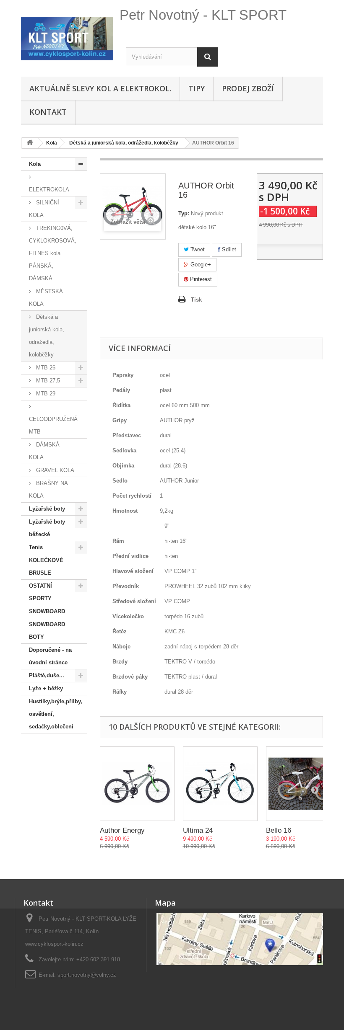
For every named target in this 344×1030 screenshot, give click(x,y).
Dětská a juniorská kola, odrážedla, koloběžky (46, 336)
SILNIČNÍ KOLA (44, 208)
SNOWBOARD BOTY (47, 630)
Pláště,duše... (46, 675)
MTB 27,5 (47, 380)
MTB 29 (44, 393)
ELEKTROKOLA (49, 189)
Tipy (196, 88)
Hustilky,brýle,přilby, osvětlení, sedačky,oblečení (55, 714)
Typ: (183, 213)
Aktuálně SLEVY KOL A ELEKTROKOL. (100, 88)
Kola (35, 164)
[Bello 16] (303, 783)
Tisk (196, 300)
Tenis (36, 547)
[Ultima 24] (220, 783)
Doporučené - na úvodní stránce (50, 656)
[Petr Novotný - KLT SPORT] (67, 38)
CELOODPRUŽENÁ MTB (53, 425)
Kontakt (48, 112)
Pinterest (200, 279)
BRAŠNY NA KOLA (48, 489)
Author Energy (122, 830)
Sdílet (228, 249)
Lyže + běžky (46, 688)
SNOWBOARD (47, 611)
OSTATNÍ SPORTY (40, 592)
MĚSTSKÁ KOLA (46, 297)
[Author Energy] (137, 783)
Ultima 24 (198, 830)
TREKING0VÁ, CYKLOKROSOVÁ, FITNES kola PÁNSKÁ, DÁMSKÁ (52, 253)
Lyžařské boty (47, 509)
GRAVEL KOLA (54, 470)
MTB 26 (44, 367)
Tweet (197, 249)
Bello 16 (278, 830)
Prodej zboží (248, 88)
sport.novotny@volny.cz (86, 975)
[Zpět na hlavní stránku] (30, 143)
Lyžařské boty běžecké (47, 528)
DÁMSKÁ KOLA (44, 450)
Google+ (200, 264)
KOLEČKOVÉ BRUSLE (46, 566)
